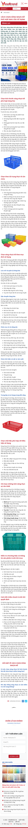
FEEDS (25, 3)
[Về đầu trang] (26, 331)
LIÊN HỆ (17, 822)
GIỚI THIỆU (22, 820)
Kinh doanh (6, 12)
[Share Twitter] (26, 701)
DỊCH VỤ (11, 822)
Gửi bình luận (14, 756)
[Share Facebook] (23, 701)
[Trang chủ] (1, 12)
